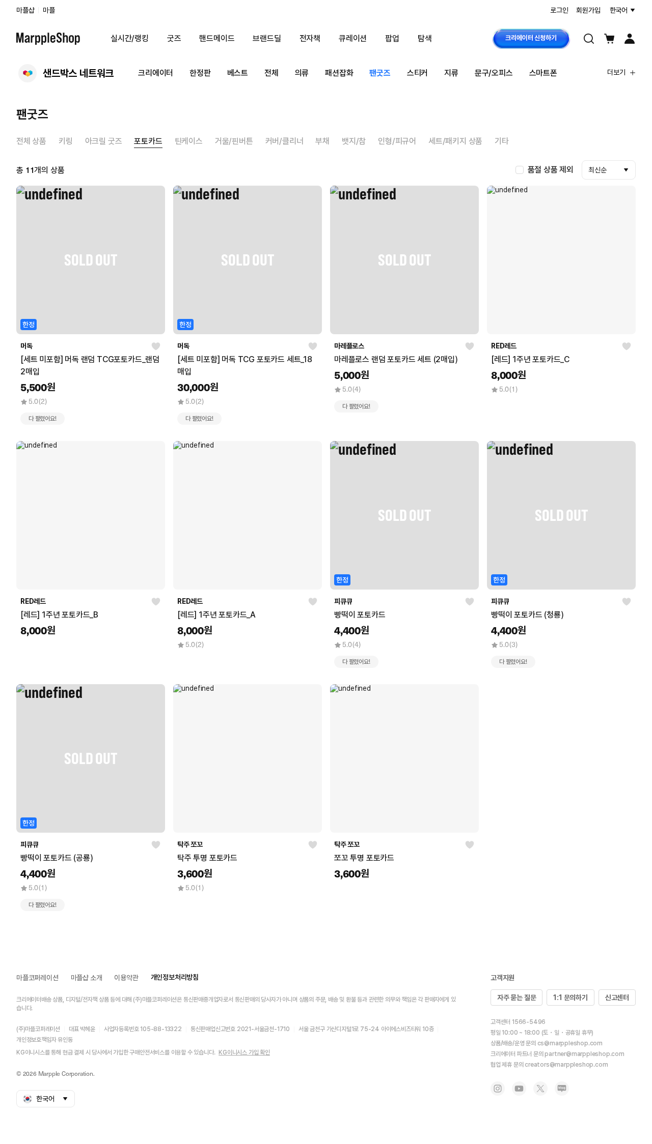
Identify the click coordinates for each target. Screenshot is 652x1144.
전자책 (310, 38)
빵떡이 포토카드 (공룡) (56, 858)
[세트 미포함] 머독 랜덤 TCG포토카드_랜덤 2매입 (89, 365)
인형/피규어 (397, 141)
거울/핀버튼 (234, 141)
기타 (502, 141)
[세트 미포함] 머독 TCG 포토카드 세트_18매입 (244, 365)
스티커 (417, 73)
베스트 (237, 73)
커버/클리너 (284, 141)
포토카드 (148, 141)
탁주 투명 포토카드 (207, 858)
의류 (302, 73)
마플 (49, 10)
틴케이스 (189, 141)
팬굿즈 (379, 73)
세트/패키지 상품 (455, 141)
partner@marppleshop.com (584, 1054)
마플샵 (25, 10)
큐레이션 (353, 38)
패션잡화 (339, 73)
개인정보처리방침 (175, 977)
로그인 (559, 10)
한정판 (199, 73)
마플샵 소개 (86, 978)
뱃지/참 (354, 141)
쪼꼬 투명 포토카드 (364, 858)
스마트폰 (543, 73)
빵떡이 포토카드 (359, 615)
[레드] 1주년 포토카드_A (216, 615)
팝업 (392, 38)
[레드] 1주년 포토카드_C (530, 359)
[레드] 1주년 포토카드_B (59, 615)
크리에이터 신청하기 (530, 38)
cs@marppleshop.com (570, 1043)
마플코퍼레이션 (37, 978)
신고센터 (617, 997)
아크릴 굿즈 (103, 141)
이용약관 (126, 978)
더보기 (616, 72)
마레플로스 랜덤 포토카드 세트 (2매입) (396, 359)
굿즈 (174, 38)
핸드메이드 (216, 38)
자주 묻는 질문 (516, 997)
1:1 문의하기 (570, 997)
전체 (271, 73)
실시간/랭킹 (130, 38)
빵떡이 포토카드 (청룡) (527, 615)
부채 (322, 141)
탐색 (425, 38)
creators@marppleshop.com (566, 1064)
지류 (451, 73)
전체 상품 (31, 141)
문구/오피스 (494, 73)
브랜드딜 (267, 38)
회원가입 (588, 10)
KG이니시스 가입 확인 (244, 1052)
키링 (66, 141)
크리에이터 (155, 73)
